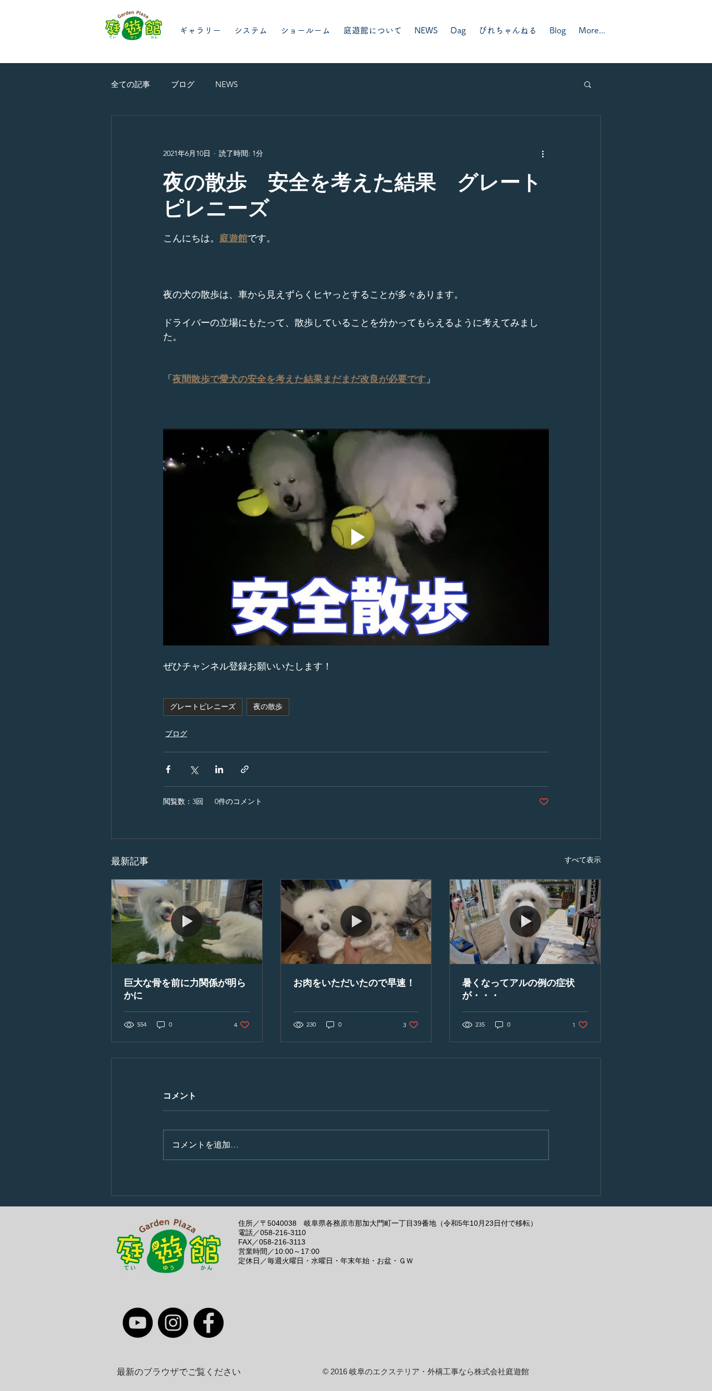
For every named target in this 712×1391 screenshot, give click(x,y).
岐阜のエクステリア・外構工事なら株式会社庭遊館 (439, 1371)
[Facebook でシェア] (168, 769)
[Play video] (356, 537)
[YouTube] (137, 1323)
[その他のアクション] (542, 153)
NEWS (226, 84)
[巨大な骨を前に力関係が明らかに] (187, 922)
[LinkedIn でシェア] (219, 769)
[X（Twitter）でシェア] (194, 769)
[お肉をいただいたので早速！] (356, 922)
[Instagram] (173, 1323)
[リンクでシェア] (245, 769)
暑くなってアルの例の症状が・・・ (518, 989)
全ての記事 (130, 84)
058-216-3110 (283, 1232)
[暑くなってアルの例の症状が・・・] (525, 922)
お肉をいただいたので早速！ (354, 983)
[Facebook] (208, 1323)
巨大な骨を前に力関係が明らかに (185, 989)
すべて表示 (582, 859)
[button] (588, 84)
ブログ (182, 84)
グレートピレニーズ (203, 706)
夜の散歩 (268, 706)
